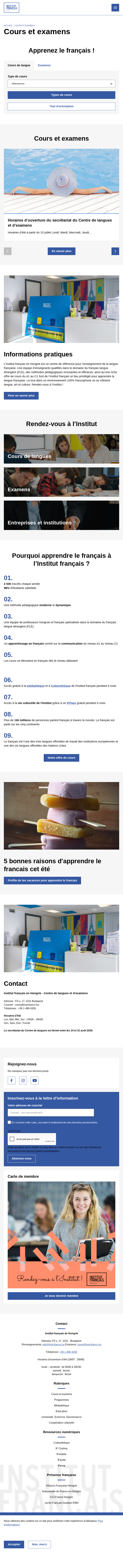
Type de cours (17, 76)
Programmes (61, 1399)
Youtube (34, 1080)
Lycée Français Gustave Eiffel (61, 1502)
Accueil (8, 25)
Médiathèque (61, 1405)
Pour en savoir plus (21, 395)
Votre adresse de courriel (25, 1105)
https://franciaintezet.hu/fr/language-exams (61, 482)
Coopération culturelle (61, 1422)
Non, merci (39, 1544)
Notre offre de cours (61, 757)
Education (61, 1411)
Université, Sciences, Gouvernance (61, 1417)
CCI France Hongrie (61, 1497)
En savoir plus (61, 251)
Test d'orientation (62, 106)
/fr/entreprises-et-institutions (61, 515)
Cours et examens (61, 1394)
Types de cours (61, 94)
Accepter (14, 1544)
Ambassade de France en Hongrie (61, 1491)
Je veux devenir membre (61, 1295)
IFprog (61, 1465)
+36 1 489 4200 (68, 1352)
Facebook (11, 1080)
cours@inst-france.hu (89, 1344)
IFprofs (62, 1460)
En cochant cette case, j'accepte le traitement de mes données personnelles (54, 1122)
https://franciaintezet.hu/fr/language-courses (61, 449)
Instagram (23, 1080)
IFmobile (61, 1454)
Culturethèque (61, 1442)
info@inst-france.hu (53, 1344)
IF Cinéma (61, 1448)
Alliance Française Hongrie (61, 1485)
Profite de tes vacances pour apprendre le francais (42, 880)
